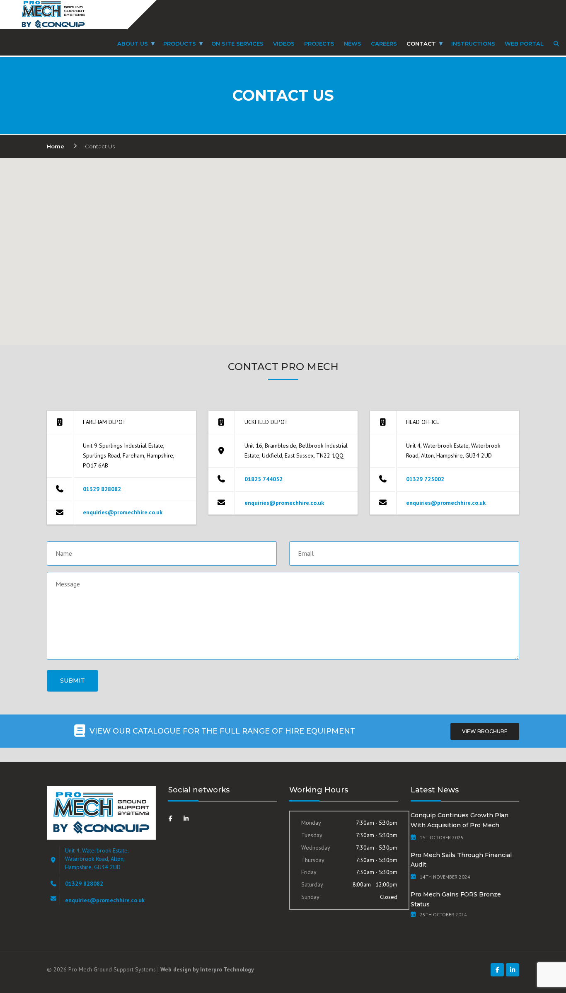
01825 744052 (263, 479)
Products (179, 43)
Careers (384, 43)
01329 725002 (425, 479)
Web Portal (524, 43)
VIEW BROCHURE (485, 731)
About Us (132, 43)
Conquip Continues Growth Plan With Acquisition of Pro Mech (459, 820)
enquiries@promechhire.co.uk (122, 512)
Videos (284, 43)
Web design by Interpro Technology (207, 969)
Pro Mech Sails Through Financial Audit (461, 860)
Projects (319, 43)
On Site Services (237, 43)
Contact (421, 43)
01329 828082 (102, 489)
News (352, 43)
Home (55, 146)
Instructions (473, 43)
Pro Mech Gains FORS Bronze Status (456, 899)
